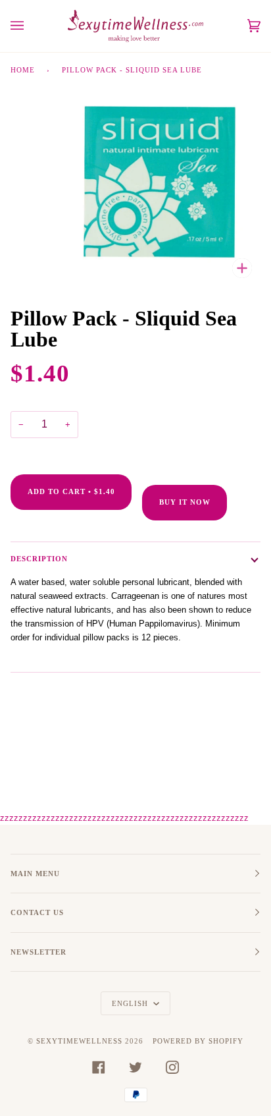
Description (39, 559)
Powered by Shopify (198, 1041)
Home (23, 70)
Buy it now (184, 502)
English (131, 1003)
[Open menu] (30, 26)
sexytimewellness (79, 1041)
